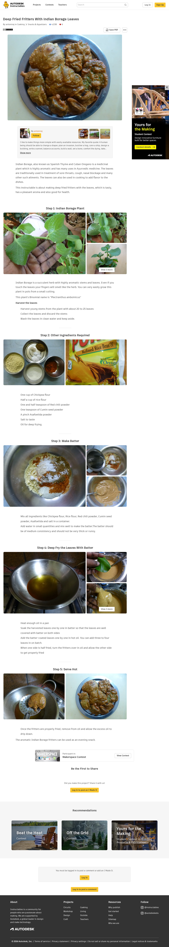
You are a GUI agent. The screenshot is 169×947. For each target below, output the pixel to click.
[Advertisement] (150, 122)
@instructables (151, 907)
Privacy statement (60, 941)
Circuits (67, 907)
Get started (113, 911)
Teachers (62, 4)
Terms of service (42, 941)
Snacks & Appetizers (37, 24)
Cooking (21, 24)
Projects (37, 4)
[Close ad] (167, 87)
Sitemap (112, 919)
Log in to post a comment (85, 889)
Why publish (114, 907)
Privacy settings (78, 941)
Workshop (68, 911)
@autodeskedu (151, 913)
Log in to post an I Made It (84, 790)
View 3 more (107, 269)
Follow (36, 135)
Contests (49, 4)
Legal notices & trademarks (144, 941)
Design (66, 915)
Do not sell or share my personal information (109, 941)
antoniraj (10, 24)
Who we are (113, 923)
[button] (124, 29)
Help (110, 915)
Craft (65, 919)
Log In (148, 4)
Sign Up (160, 4)
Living (83, 911)
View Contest (123, 755)
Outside (83, 915)
